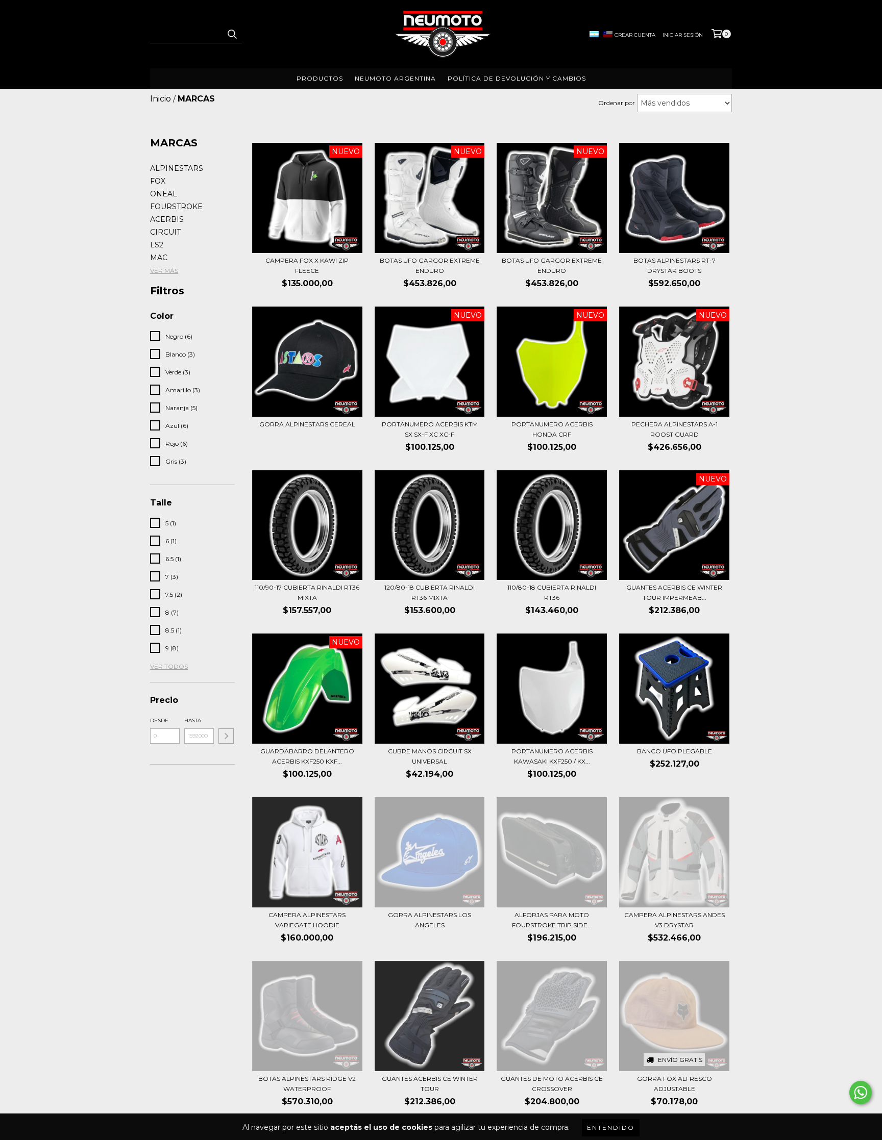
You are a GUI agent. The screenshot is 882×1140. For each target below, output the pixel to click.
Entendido (610, 1127)
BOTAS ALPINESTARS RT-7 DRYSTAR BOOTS (674, 265)
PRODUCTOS (320, 78)
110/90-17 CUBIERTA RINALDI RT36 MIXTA (307, 592)
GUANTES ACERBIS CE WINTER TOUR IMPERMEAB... (674, 592)
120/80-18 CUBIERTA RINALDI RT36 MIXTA (429, 592)
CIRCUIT (165, 232)
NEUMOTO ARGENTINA (395, 78)
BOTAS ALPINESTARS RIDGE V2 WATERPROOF (307, 1084)
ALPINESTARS (176, 168)
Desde (159, 720)
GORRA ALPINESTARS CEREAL (307, 424)
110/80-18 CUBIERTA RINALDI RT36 (551, 592)
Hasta (192, 720)
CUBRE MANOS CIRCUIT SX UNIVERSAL (430, 756)
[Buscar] (232, 34)
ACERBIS (167, 219)
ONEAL (163, 193)
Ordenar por (616, 103)
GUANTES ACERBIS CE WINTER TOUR (430, 1084)
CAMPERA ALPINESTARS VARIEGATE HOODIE (307, 920)
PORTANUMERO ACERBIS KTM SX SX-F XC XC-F (430, 429)
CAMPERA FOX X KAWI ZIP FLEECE (307, 265)
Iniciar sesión (683, 35)
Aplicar (226, 736)
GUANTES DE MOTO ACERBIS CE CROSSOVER (552, 1084)
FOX (157, 181)
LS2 (156, 244)
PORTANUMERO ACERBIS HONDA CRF (552, 429)
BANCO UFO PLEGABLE (674, 751)
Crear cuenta (635, 35)
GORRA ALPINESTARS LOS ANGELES (429, 920)
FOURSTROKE (176, 206)
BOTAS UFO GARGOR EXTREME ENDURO (430, 265)
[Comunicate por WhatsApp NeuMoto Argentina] (860, 1092)
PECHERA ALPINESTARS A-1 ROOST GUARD (674, 429)
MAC (158, 257)
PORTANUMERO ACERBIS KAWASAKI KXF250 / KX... (552, 756)
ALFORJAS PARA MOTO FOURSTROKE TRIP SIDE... (552, 920)
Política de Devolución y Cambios (517, 78)
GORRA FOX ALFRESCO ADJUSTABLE (674, 1084)
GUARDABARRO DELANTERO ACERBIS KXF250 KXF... (307, 756)
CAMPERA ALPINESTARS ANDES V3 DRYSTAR (674, 920)
